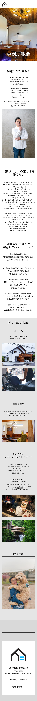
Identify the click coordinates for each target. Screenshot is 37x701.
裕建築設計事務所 (18, 667)
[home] (5, 4)
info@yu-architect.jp (19, 679)
